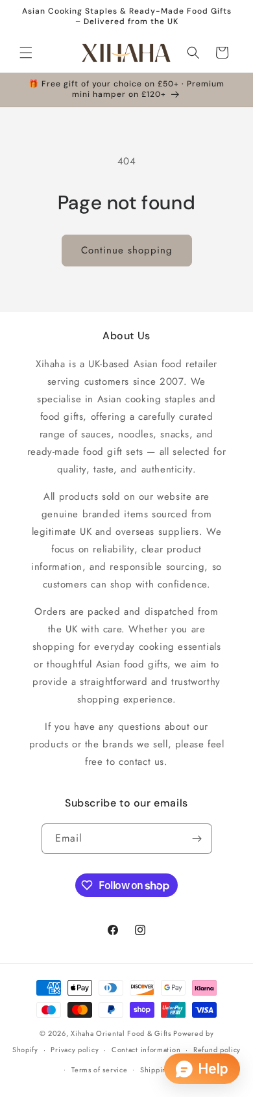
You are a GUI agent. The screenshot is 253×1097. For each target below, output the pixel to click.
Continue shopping (127, 250)
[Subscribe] (197, 838)
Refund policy (217, 1049)
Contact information (146, 1049)
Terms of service (99, 1070)
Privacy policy (75, 1049)
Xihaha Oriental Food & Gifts (122, 1033)
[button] (26, 52)
